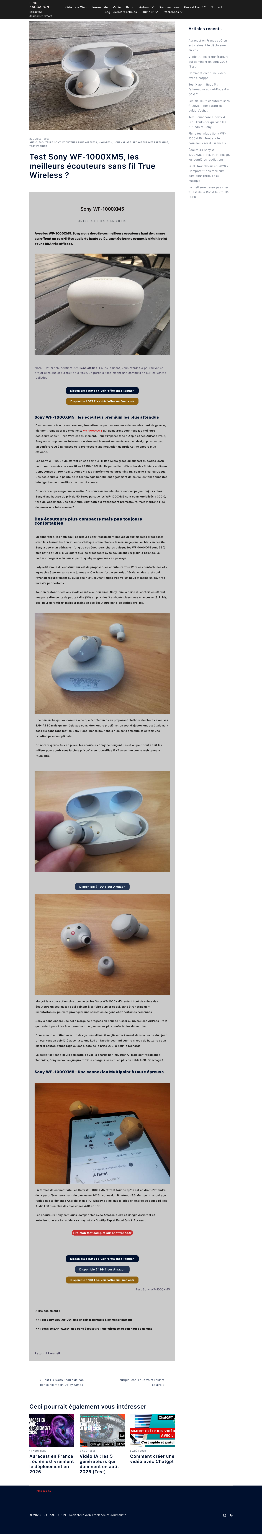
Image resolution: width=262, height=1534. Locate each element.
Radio (130, 7)
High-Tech (105, 142)
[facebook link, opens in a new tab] (231, 1515)
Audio (33, 142)
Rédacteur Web (76, 7)
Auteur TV (146, 7)
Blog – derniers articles (120, 12)
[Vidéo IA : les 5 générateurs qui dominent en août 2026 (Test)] (102, 1430)
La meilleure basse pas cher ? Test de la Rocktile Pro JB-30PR (209, 192)
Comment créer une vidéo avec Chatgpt (152, 1459)
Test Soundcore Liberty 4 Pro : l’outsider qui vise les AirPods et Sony (207, 121)
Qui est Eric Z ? (195, 7)
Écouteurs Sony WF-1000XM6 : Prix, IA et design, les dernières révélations (209, 154)
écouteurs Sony (50, 142)
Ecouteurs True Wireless (79, 142)
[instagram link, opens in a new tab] (224, 1515)
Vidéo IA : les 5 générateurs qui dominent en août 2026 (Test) (99, 1464)
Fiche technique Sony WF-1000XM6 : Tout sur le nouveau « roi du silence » (207, 138)
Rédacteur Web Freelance (150, 142)
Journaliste (100, 7)
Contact (216, 7)
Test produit (38, 146)
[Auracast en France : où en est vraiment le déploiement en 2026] (51, 1430)
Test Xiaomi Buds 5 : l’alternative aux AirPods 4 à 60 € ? (209, 89)
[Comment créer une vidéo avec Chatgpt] (152, 1430)
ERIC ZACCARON (39, 5)
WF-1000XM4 (92, 430)
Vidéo (117, 7)
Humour (147, 12)
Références (171, 12)
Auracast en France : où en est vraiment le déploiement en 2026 (51, 1464)
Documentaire (169, 7)
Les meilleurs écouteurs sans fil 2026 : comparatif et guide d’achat (209, 105)
